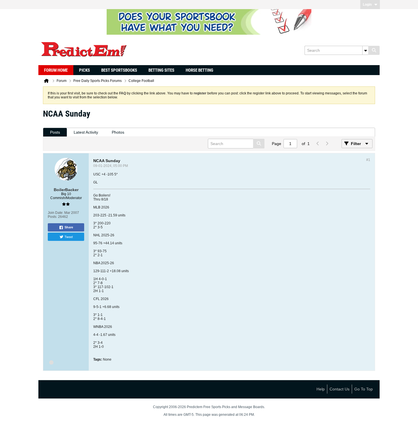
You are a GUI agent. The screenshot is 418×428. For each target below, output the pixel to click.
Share (69, 227)
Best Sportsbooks (119, 70)
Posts (55, 132)
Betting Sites (161, 70)
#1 (368, 160)
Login (367, 5)
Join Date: (55, 213)
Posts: (52, 217)
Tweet (69, 236)
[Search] (374, 50)
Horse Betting (199, 70)
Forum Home (56, 70)
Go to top (363, 389)
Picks (84, 70)
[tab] (55, 132)
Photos (118, 132)
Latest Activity (86, 132)
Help (320, 389)
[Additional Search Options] (365, 50)
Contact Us (339, 389)
